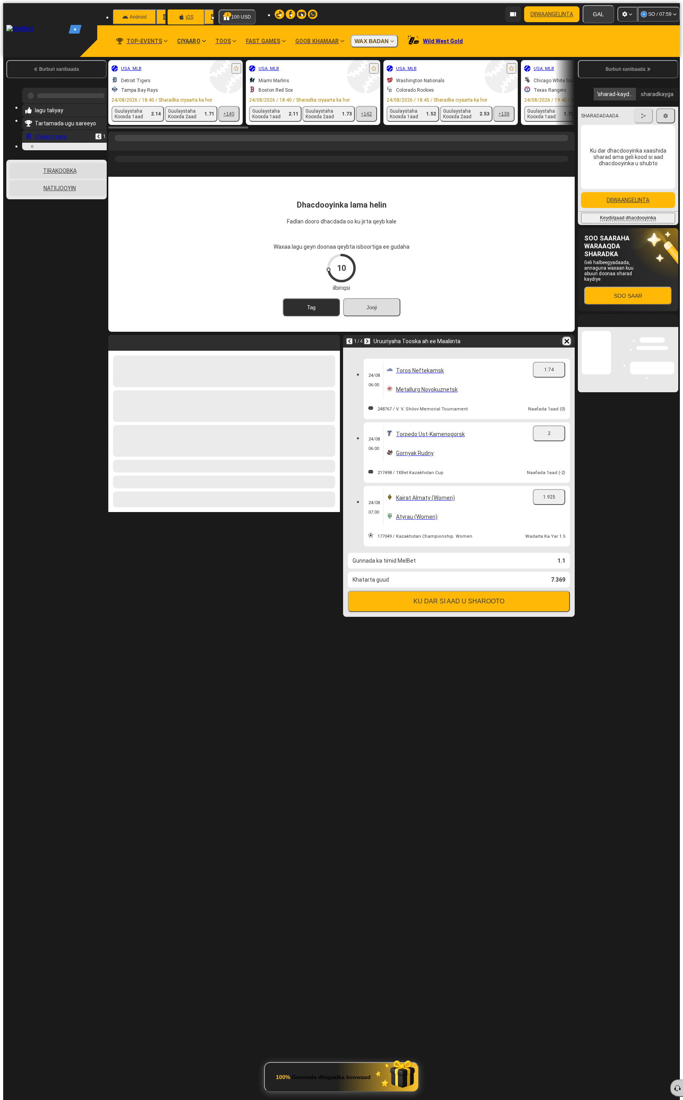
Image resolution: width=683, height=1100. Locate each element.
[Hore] (98, 133)
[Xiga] (367, 341)
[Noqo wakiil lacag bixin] (513, 14)
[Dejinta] (627, 14)
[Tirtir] (567, 341)
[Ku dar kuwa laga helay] (236, 68)
